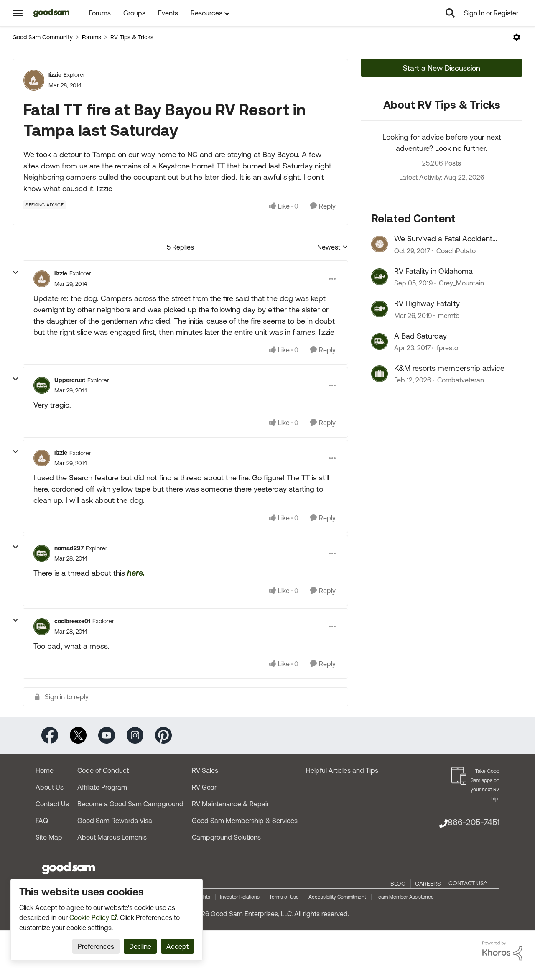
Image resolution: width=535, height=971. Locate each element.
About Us (50, 787)
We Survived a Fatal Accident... (445, 238)
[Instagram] (135, 734)
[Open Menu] (516, 37)
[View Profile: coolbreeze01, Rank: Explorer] (41, 626)
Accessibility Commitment (337, 897)
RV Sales (205, 770)
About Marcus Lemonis (112, 837)
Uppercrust (69, 380)
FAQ (42, 820)
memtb (449, 315)
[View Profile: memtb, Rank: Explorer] (379, 309)
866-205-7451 (473, 822)
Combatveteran (460, 380)
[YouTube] (107, 734)
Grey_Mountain (461, 283)
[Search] (450, 13)
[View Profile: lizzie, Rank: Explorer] (33, 80)
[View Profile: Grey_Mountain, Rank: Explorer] (379, 276)
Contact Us (52, 804)
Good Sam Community (43, 37)
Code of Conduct (103, 770)
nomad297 (69, 548)
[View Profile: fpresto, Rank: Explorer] (379, 341)
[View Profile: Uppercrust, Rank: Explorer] (41, 385)
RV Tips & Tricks (131, 37)
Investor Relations (240, 897)
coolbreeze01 (72, 621)
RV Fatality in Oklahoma (433, 271)
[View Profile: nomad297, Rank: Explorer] (41, 553)
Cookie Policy (89, 917)
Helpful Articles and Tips (342, 770)
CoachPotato (456, 251)
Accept (177, 946)
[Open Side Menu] (17, 13)
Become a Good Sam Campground (130, 804)
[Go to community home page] (51, 13)
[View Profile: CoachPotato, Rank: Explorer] (379, 244)
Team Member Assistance (405, 897)
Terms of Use (284, 897)
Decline (140, 946)
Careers (428, 883)
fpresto (447, 348)
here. (136, 572)
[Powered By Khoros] (502, 951)
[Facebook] (50, 734)
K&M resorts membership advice (449, 368)
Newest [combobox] (332, 247)
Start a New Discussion (441, 68)
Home (45, 770)
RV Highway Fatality (427, 303)
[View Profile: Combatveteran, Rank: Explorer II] (379, 373)
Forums (91, 37)
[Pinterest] (163, 734)
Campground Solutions (226, 837)
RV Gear (204, 787)
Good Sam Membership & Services (245, 820)
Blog (397, 883)
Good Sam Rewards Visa (114, 820)
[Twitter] (78, 734)
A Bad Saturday (420, 335)
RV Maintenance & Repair (230, 804)
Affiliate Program (102, 787)
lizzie (54, 74)
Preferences (96, 946)
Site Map (49, 837)
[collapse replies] (15, 273)
